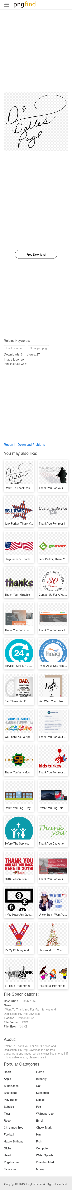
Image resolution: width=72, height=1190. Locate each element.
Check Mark (44, 1127)
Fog (38, 1106)
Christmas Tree (13, 1127)
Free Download (36, 254)
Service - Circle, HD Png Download (26, 666)
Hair (38, 1134)
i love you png (38, 348)
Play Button (11, 1099)
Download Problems (32, 444)
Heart (7, 1072)
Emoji (39, 1120)
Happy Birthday (13, 1141)
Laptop (40, 1099)
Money (40, 1169)
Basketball (10, 1092)
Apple (7, 1079)
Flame (40, 1072)
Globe (7, 1148)
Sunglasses (11, 1086)
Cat (38, 1086)
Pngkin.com (11, 1162)
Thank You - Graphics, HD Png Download (30, 594)
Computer (42, 1148)
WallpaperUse (45, 1113)
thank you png (14, 348)
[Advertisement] (36, 55)
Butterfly (41, 1079)
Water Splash (44, 1155)
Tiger (7, 1113)
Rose (7, 1120)
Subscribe (42, 1092)
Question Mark (45, 1162)
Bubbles (9, 1106)
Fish (38, 1141)
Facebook (10, 1169)
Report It (9, 444)
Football (9, 1134)
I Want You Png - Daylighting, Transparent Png (33, 808)
